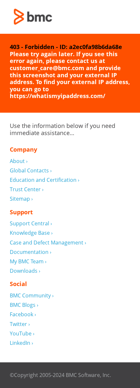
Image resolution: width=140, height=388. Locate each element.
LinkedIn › (21, 343)
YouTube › (22, 334)
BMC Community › (32, 296)
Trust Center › (27, 189)
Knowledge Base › (31, 233)
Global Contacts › (31, 171)
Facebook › (23, 314)
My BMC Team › (28, 261)
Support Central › (31, 223)
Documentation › (30, 252)
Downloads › (25, 271)
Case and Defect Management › (48, 243)
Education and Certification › (44, 180)
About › (19, 161)
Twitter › (20, 324)
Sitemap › (21, 199)
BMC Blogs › (24, 305)
